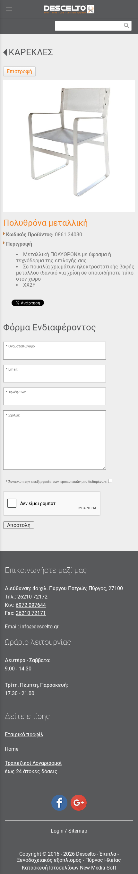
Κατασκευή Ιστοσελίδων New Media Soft (69, 868)
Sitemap (77, 831)
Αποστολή (18, 525)
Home (11, 749)
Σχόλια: (14, 415)
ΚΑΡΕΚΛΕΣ (31, 52)
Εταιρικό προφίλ (24, 734)
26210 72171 (31, 613)
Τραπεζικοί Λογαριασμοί (33, 763)
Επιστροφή (19, 71)
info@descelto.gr (39, 627)
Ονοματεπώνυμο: (22, 346)
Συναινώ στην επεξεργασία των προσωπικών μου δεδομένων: (57, 482)
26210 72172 (32, 597)
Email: (13, 369)
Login (57, 831)
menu (9, 9)
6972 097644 (31, 605)
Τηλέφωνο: (17, 392)
